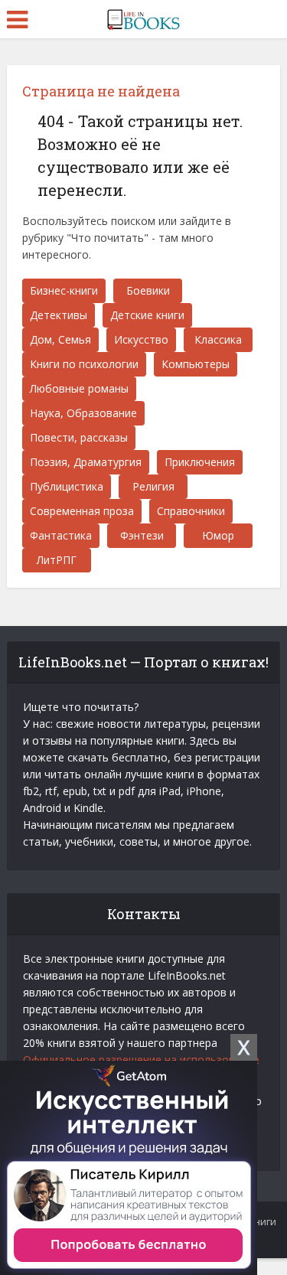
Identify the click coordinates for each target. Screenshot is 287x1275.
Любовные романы (79, 388)
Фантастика (61, 535)
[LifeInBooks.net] (143, 17)
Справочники (191, 511)
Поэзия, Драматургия (86, 462)
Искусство (141, 339)
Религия (153, 486)
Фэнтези (142, 535)
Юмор (218, 535)
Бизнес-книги (64, 290)
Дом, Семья (60, 339)
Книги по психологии (84, 364)
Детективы (58, 315)
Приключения (200, 462)
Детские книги (147, 315)
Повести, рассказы (79, 437)
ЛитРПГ (57, 560)
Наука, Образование (83, 413)
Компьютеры (195, 364)
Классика (218, 339)
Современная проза (82, 511)
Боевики (148, 290)
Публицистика (66, 486)
